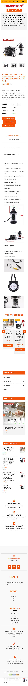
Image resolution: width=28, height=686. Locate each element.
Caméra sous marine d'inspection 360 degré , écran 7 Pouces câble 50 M (12, 679)
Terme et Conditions (14, 618)
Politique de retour (15, 620)
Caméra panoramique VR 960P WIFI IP (8, 487)
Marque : (4, 107)
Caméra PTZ (7, 377)
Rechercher (13, 596)
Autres (5, 389)
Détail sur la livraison (14, 139)
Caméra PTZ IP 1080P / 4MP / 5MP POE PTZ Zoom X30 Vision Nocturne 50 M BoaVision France (9, 476)
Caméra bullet (7, 385)
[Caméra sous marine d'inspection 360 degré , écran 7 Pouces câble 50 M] (25, 680)
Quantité (4, 104)
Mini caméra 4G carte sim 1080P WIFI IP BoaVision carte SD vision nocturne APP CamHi (8, 461)
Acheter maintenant (9, 121)
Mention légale (15, 622)
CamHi (13, 598)
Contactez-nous (14, 613)
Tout (5, 23)
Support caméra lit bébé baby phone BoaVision (14, 427)
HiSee (13, 600)
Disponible (5, 113)
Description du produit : (13, 135)
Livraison (15, 616)
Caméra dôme (7, 381)
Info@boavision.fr (14, 560)
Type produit (5, 110)
